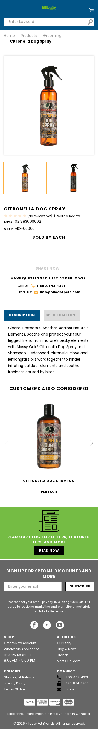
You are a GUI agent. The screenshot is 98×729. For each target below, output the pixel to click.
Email (70, 689)
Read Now (49, 550)
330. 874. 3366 (77, 683)
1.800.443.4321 (51, 286)
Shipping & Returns (19, 677)
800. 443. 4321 (77, 677)
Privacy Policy (14, 683)
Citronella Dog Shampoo (49, 481)
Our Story (64, 643)
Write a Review (68, 216)
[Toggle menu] (6, 11)
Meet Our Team (69, 661)
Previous (7, 443)
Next (91, 443)
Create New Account (20, 643)
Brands (63, 655)
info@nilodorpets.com (60, 292)
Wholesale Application (22, 649)
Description (22, 315)
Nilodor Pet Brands (40, 723)
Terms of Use (14, 689)
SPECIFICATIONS (61, 315)
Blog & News (67, 649)
